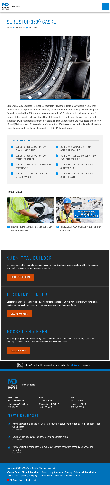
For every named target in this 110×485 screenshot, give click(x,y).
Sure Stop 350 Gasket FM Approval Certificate (34, 166)
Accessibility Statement (52, 472)
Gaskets (33, 27)
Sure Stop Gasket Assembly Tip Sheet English (76, 166)
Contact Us (78, 475)
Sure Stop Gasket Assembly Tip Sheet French (76, 175)
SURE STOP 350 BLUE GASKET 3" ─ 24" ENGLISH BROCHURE (78, 157)
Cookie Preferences (63, 475)
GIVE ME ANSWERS (19, 313)
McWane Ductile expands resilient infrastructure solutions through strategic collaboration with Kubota (56, 426)
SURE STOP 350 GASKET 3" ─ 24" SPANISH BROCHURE (75, 148)
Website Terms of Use (17, 472)
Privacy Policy (34, 472)
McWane (75, 365)
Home (9, 27)
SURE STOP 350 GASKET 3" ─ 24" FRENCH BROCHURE (31, 157)
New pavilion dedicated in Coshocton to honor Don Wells (40, 438)
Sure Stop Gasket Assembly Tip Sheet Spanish (32, 175)
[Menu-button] (105, 6)
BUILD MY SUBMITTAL (20, 277)
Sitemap (69, 472)
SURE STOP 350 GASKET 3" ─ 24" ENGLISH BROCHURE (31, 148)
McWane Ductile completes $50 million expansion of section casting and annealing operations (52, 449)
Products (20, 27)
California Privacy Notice (85, 472)
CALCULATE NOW (18, 350)
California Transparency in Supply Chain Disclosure (29, 475)
